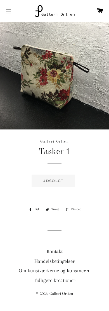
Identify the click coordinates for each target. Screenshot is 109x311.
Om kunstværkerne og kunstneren (55, 270)
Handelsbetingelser (54, 261)
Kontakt (55, 251)
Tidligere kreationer (54, 280)
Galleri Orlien (61, 293)
